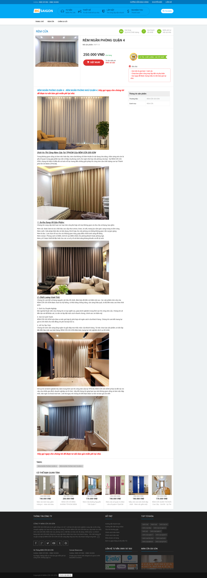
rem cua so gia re (160, 528)
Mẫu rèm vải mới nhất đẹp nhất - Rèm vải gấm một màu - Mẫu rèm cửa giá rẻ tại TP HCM (138, 503)
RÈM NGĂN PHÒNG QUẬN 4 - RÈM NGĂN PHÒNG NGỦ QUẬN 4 (67, 90)
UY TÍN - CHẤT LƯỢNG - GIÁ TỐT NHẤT (151, 57)
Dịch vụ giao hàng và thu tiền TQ (116, 541)
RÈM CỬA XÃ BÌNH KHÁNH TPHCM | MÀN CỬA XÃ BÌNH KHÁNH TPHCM (68, 503)
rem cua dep (146, 528)
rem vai (145, 531)
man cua (154, 524)
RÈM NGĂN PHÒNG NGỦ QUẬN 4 (71, 466)
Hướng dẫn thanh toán (112, 524)
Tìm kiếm (168, 11)
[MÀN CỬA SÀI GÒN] (43, 11)
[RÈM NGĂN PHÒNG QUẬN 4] (56, 51)
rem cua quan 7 (147, 535)
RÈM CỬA (51, 21)
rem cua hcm (160, 538)
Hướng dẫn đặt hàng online (114, 527)
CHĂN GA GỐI (62, 21)
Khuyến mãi (157, 2)
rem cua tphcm (147, 541)
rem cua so (163, 524)
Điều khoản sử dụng (112, 538)
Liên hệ (169, 2)
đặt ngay (95, 62)
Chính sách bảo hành (112, 532)
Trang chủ (39, 21)
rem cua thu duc (147, 538)
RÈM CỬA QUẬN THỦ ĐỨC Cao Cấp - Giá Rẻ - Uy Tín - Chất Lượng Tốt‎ (162, 503)
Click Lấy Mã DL (66, 575)
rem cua (145, 524)
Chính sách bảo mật (112, 535)
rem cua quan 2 (155, 531)
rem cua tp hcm (161, 541)
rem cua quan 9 (161, 535)
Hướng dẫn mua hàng (139, 2)
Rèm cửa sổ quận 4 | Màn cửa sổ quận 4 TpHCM (115, 503)
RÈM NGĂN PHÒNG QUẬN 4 (47, 466)
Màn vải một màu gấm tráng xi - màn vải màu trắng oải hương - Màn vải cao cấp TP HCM (45, 503)
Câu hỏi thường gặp (111, 529)
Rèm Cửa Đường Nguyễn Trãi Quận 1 (92, 503)
